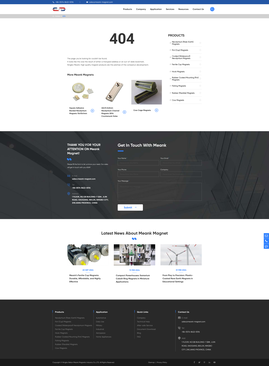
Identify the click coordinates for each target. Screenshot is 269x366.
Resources (183, 9)
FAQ (139, 337)
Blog (139, 333)
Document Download (146, 329)
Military (99, 325)
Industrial (100, 329)
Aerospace (100, 333)
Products (127, 9)
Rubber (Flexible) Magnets (183, 93)
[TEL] (266, 241)
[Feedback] (266, 246)
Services (170, 9)
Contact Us (198, 9)
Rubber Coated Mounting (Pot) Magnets (185, 78)
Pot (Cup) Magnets (180, 50)
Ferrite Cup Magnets (181, 64)
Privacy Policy (162, 362)
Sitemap (151, 362)
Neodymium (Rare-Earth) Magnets (182, 43)
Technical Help (143, 321)
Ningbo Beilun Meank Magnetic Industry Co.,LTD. (80, 362)
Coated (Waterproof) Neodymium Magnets (181, 57)
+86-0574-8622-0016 (64, 2)
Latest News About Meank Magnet (134, 233)
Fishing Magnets (179, 86)
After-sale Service (145, 325)
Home (57, 16)
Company (141, 9)
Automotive (101, 318)
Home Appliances (103, 337)
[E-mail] (266, 235)
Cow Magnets (178, 100)
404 (64, 16)
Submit (130, 207)
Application (156, 9)
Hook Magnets (178, 71)
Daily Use (100, 321)
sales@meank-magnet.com (101, 2)
